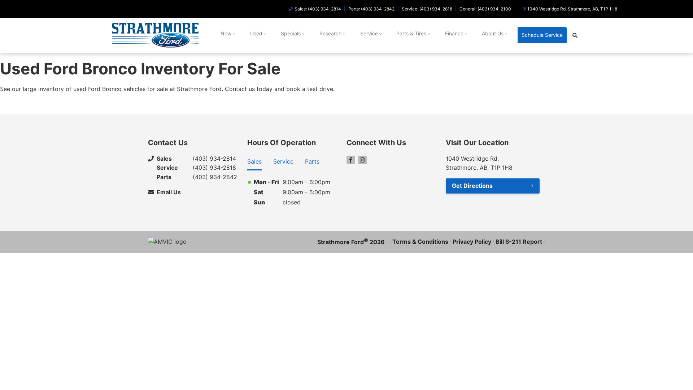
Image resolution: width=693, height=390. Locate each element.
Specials (291, 33)
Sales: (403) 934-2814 (318, 9)
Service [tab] (283, 161)
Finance (454, 33)
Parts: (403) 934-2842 (371, 9)
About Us (493, 33)
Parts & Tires (411, 33)
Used (256, 33)
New (226, 33)
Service (369, 33)
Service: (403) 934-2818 (427, 9)
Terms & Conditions (420, 241)
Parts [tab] (312, 161)
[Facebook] (350, 160)
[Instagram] (362, 160)
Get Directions (472, 185)
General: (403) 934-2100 (485, 9)
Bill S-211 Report (519, 241)
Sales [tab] (254, 161)
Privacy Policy (472, 241)
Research (330, 33)
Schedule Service (542, 35)
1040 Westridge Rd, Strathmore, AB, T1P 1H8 (572, 9)
